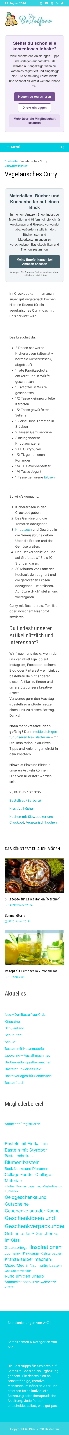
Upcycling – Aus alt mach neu (27, 1055)
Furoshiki (12, 1191)
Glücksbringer (17, 1247)
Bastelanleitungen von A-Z (28, 1323)
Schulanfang (14, 1028)
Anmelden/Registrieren (22, 1124)
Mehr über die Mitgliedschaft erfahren (35, 121)
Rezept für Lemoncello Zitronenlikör (31, 971)
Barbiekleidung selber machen (28, 1062)
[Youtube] (47, 3)
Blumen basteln (22, 1162)
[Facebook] (41, 3)
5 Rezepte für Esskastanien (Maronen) (33, 899)
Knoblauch (23, 529)
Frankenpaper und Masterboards (39, 1186)
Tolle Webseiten (44, 1282)
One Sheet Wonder (18, 1271)
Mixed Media (16, 1265)
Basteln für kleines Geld (23, 1069)
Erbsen (49, 477)
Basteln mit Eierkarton (26, 1143)
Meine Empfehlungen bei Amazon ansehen (35, 261)
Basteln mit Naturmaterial (25, 1049)
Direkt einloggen (34, 107)
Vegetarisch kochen (41, 822)
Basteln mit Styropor (26, 1150)
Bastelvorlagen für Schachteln (28, 1076)
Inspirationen (46, 1247)
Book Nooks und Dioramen (26, 1168)
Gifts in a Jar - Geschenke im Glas (31, 1237)
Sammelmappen (18, 1282)
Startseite (11, 161)
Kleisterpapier (51, 1253)
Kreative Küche (16, 166)
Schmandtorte (15, 915)
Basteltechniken (19, 1156)
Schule (10, 1042)
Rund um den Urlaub (24, 1276)
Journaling (13, 1253)
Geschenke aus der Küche (32, 1211)
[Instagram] (57, 3)
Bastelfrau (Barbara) (25, 800)
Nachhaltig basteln (46, 1265)
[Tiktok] (62, 3)
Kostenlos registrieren (34, 96)
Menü (15, 147)
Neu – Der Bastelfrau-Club (25, 1015)
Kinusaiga (12, 1021)
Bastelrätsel (14, 1083)
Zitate (9, 1287)
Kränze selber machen (28, 1259)
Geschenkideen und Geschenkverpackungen (35, 1222)
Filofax (10, 1186)
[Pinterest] (52, 3)
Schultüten (13, 1035)
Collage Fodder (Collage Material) (28, 1177)
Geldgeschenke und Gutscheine (26, 1200)
